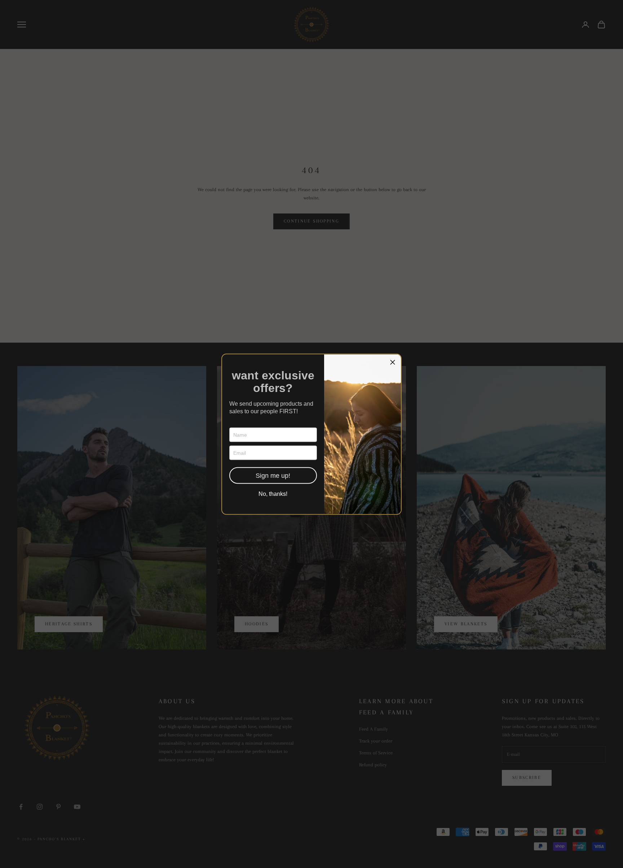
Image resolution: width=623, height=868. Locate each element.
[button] (393, 362)
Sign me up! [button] (273, 475)
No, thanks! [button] (273, 494)
